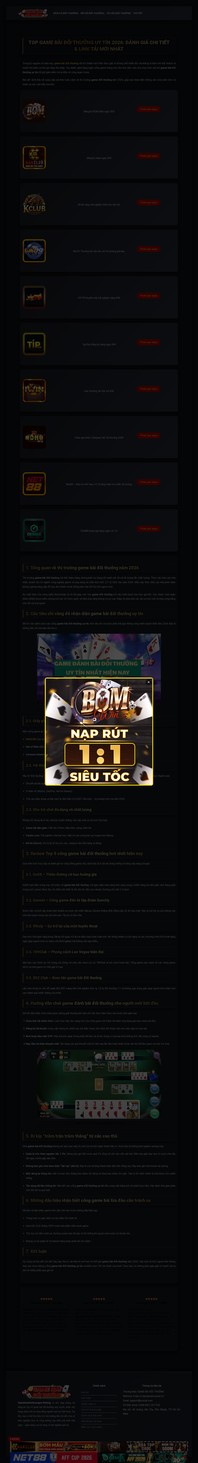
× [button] (149, 682)
